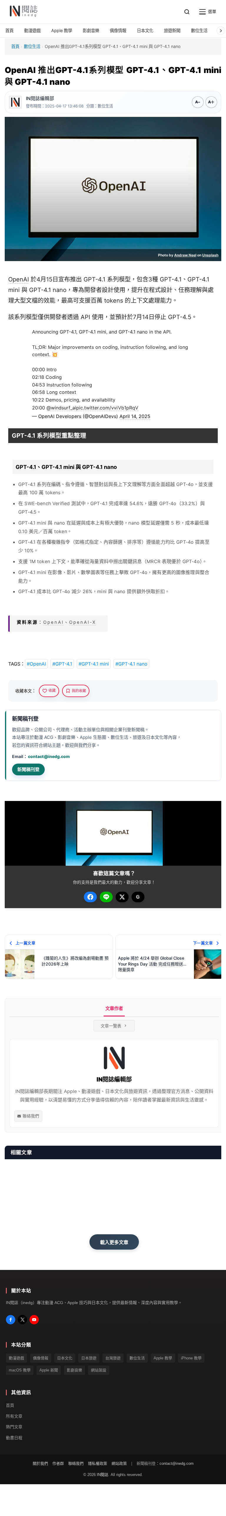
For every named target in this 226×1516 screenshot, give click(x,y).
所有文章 (14, 1416)
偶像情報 (40, 1358)
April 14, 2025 (134, 416)
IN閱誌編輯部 (40, 98)
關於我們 (40, 1463)
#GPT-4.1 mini (94, 664)
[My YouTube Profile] (34, 1319)
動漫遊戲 (16, 1358)
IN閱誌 (102, 1475)
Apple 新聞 (48, 1370)
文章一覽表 (111, 1025)
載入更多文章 (114, 1242)
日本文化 (64, 1358)
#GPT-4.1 (62, 664)
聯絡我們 (31, 1116)
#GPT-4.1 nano (131, 664)
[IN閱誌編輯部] (15, 102)
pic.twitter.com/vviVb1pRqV (107, 408)
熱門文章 (14, 1427)
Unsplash (210, 255)
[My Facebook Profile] (10, 1319)
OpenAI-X (82, 622)
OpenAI (18, 279)
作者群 (58, 1463)
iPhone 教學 (191, 1358)
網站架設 (98, 1370)
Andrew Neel (185, 255)
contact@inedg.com (49, 756)
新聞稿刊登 (28, 769)
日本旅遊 (89, 1358)
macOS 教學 (20, 1370)
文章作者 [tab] (114, 1008)
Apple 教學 (163, 1358)
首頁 (15, 46)
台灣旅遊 (113, 1358)
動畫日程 (14, 1438)
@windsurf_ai (61, 408)
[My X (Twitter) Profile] (22, 1319)
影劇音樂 (74, 1370)
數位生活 (32, 46)
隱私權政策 (97, 1463)
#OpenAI (36, 664)
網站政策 (119, 1463)
